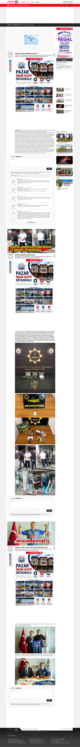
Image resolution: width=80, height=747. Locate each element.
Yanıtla (19, 184)
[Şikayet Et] (50, 184)
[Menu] (64, 2)
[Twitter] (10, 63)
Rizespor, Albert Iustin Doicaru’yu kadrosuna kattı (58, 738)
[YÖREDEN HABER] (19, 2)
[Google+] (10, 65)
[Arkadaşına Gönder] (10, 67)
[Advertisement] (40, 15)
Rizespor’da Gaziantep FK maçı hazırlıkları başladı (15, 741)
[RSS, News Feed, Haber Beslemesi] (67, 729)
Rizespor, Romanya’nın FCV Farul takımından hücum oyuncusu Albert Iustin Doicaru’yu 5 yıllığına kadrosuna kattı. (33, 549)
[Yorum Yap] (10, 71)
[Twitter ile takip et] (65, 729)
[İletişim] (70, 2)
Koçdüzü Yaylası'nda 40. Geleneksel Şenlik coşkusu (37, 740)
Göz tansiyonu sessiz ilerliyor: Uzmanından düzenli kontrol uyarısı (17, 742)
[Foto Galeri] (68, 2)
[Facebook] (10, 61)
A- (54, 55)
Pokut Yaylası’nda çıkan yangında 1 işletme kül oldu (15, 740)
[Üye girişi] (69, 729)
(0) (21, 184)
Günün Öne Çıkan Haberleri (11, 735)
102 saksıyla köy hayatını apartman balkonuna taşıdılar (37, 742)
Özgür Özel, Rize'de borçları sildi (34, 741)
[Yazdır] (10, 69)
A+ (54, 53)
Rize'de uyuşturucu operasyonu (12, 738)
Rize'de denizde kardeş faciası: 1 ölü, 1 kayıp (36, 738)
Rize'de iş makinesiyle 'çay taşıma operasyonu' (18, 5)
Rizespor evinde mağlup (54, 741)
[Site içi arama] (72, 2)
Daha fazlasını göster (31, 222)
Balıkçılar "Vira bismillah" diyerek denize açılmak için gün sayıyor (60, 742)
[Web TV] (66, 2)
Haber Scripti (42, 731)
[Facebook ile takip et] (63, 729)
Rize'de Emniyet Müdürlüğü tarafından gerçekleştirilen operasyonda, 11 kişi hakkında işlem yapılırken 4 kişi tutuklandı (34, 257)
